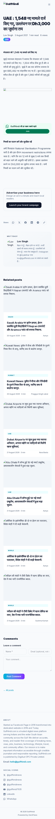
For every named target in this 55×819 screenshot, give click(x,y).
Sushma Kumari (41, 621)
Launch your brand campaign (24, 205)
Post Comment (14, 676)
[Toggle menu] (49, 4)
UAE (7, 39)
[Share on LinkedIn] (31, 222)
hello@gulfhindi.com (20, 762)
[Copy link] (44, 222)
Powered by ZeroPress (27, 815)
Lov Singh (8, 35)
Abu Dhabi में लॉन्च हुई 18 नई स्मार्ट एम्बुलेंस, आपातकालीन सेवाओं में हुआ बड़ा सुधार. (24, 501)
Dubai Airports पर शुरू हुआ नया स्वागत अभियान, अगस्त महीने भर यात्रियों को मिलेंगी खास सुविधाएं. (26, 443)
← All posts (8, 690)
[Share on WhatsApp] (13, 222)
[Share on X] (19, 222)
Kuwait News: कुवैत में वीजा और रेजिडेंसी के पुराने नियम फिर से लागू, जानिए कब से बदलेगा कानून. (27, 385)
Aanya (45, 336)
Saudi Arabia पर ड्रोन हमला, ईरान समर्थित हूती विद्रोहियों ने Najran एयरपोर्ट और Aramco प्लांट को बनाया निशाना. (26, 326)
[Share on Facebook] (25, 222)
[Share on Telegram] (37, 222)
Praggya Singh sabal (39, 394)
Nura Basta (43, 452)
